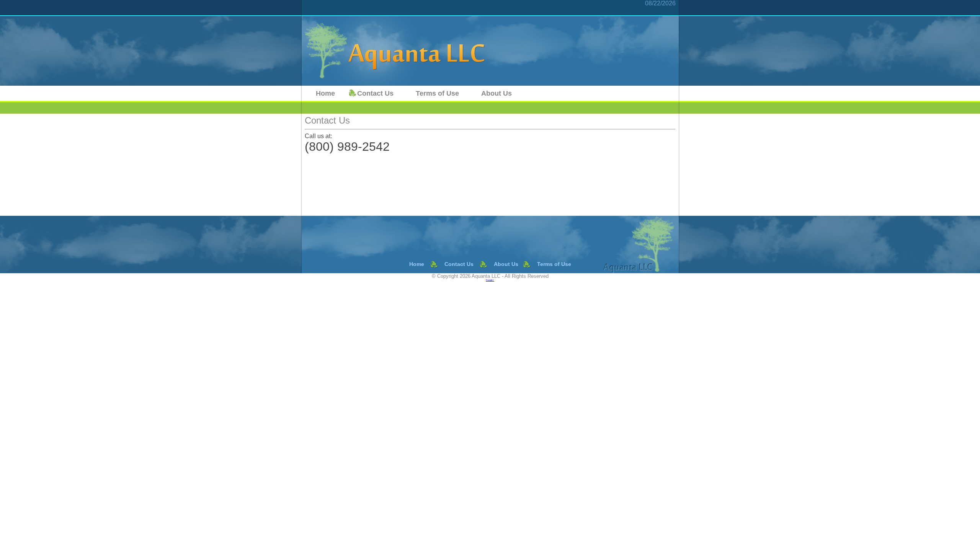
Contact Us (375, 93)
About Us (496, 93)
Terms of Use (437, 93)
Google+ (490, 280)
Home (325, 93)
